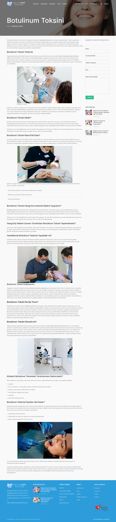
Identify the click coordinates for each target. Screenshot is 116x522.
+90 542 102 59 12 (23, 490)
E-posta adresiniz (90, 55)
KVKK (78, 500)
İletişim (79, 494)
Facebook (97, 491)
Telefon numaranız (91, 62)
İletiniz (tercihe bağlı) (91, 76)
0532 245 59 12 (94, 4)
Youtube (96, 497)
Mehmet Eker (43, 461)
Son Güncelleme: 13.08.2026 (101, 519)
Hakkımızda (80, 488)
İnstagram (97, 488)
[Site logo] (16, 3)
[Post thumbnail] (89, 113)
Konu (87, 69)
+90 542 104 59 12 (22, 493)
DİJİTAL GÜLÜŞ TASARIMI (66, 494)
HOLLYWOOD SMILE (65, 491)
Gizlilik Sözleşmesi (82, 497)
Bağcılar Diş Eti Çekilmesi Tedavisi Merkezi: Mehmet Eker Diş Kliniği (101, 112)
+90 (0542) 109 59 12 (22, 495)
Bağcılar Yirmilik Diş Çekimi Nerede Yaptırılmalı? (99, 122)
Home (8, 26)
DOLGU (61, 500)
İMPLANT (62, 488)
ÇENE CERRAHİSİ (64, 503)
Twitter (96, 494)
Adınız (87, 48)
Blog (78, 491)
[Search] (101, 4)
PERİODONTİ (63, 497)
